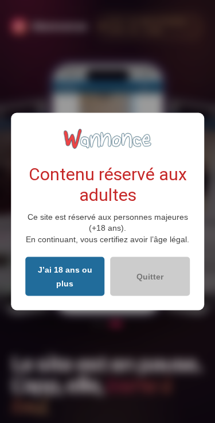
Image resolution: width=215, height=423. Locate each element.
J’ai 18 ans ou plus (65, 276)
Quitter (149, 276)
